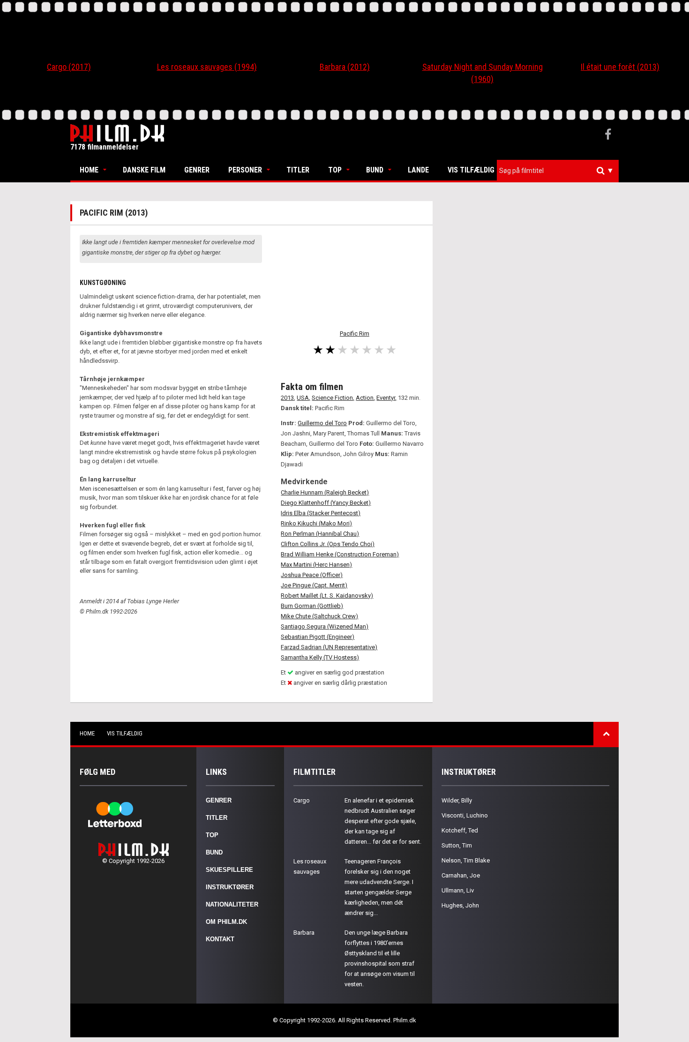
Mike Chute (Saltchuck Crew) (319, 616)
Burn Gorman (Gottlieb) (312, 605)
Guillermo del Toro (322, 423)
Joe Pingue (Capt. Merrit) (314, 585)
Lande (418, 169)
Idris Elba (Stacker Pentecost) (320, 513)
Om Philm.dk (226, 921)
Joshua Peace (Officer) (312, 574)
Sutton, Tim (457, 845)
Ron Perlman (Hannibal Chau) (320, 533)
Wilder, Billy (457, 800)
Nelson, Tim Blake (466, 860)
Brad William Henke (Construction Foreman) (340, 554)
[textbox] (560, 170)
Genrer (197, 169)
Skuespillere (229, 869)
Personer (245, 169)
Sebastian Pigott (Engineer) (317, 636)
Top (335, 169)
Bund (374, 169)
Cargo (301, 800)
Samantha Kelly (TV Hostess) (320, 657)
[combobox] (558, 171)
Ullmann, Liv (458, 890)
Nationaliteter (232, 904)
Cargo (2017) (69, 67)
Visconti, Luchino (465, 815)
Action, (365, 397)
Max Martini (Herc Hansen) (316, 564)
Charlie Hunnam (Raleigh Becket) (325, 492)
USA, (303, 397)
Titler (297, 169)
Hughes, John (460, 905)
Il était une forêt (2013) (620, 67)
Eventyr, (386, 397)
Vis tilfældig (471, 169)
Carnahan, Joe (461, 875)
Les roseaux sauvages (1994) (207, 67)
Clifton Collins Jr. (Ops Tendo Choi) (327, 543)
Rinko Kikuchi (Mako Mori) (316, 523)
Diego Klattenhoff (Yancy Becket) (326, 502)
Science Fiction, (333, 397)
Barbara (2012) (345, 67)
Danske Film (144, 169)
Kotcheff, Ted (460, 830)
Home (89, 169)
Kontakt (220, 939)
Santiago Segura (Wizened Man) (324, 626)
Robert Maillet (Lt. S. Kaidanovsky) (327, 595)
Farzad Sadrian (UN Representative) (329, 647)
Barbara (304, 932)
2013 (287, 397)
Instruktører (230, 887)
